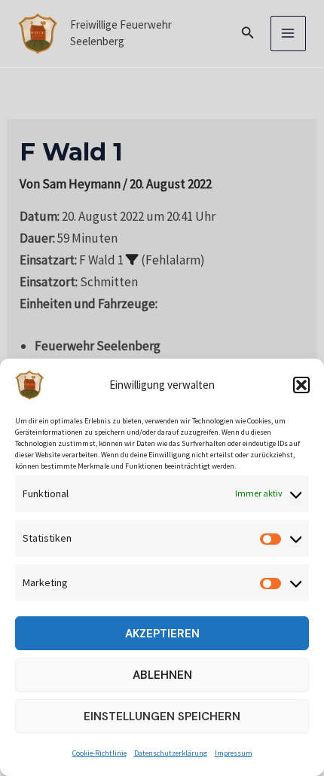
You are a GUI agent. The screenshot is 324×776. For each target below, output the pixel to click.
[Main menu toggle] (289, 34)
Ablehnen (162, 675)
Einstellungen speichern (162, 716)
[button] (301, 385)
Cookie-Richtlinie (99, 753)
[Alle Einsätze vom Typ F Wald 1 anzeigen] (132, 259)
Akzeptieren (162, 633)
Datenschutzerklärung (170, 753)
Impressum (233, 753)
